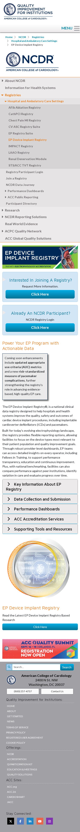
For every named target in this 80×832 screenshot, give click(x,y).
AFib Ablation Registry (25, 107)
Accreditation (16, 759)
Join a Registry (16, 178)
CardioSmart (16, 796)
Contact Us (57, 691)
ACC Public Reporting (23, 197)
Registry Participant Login (24, 172)
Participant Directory (21, 203)
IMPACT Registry (21, 146)
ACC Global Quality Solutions (28, 238)
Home (9, 37)
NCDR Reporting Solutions (26, 217)
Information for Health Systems (30, 88)
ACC (11, 791)
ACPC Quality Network (23, 231)
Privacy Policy (15, 732)
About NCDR (15, 81)
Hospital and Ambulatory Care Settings (34, 40)
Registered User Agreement (24, 737)
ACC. (12, 786)
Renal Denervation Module (28, 159)
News (10, 721)
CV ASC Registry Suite (25, 126)
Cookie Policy (15, 742)
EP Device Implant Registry (28, 139)
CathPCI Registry (21, 114)
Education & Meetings (22, 769)
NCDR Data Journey (20, 185)
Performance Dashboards (26, 191)
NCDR (22, 37)
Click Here (40, 294)
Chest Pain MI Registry (25, 120)
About (11, 711)
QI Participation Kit (19, 764)
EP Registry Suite (21, 133)
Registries (38, 37)
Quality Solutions (19, 774)
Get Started (15, 716)
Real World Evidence (21, 224)
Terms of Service (17, 727)
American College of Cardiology (46, 675)
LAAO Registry (19, 152)
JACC (10, 802)
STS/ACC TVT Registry (25, 165)
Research (12, 210)
